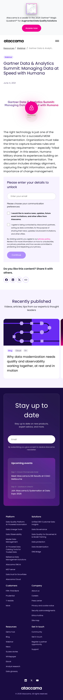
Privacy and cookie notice (43, 605)
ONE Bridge (36, 551)
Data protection (38, 542)
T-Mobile (9, 600)
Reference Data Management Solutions (16, 558)
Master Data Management (12, 540)
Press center (37, 600)
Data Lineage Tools (14, 529)
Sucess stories (12, 651)
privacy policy (44, 239)
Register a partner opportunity (39, 643)
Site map (35, 620)
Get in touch (37, 637)
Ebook (8, 661)
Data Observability (14, 534)
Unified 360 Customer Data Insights (43, 523)
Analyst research (13, 666)
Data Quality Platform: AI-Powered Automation (16, 523)
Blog (8, 637)
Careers (35, 595)
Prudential (10, 595)
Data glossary (12, 671)
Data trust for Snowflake (16, 574)
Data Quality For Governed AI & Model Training (44, 535)
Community (37, 632)
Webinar (21, 48)
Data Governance (39, 529)
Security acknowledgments (43, 610)
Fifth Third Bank (12, 591)
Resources (9, 48)
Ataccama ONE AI (13, 564)
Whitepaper (11, 656)
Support (35, 649)
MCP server (10, 569)
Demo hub (10, 632)
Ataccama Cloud (13, 579)
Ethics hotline (37, 615)
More (8, 605)
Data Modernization (40, 547)
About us (35, 591)
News (8, 646)
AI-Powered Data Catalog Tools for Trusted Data (13, 549)
